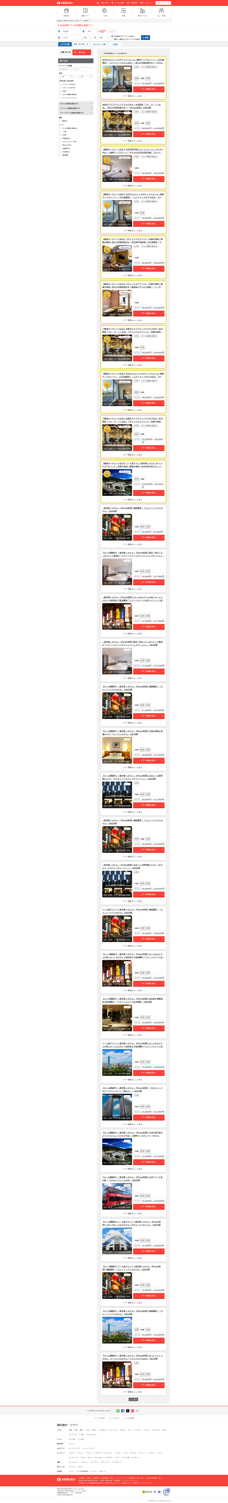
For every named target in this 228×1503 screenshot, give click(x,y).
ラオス (164, 1430)
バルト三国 (125, 1457)
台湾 (75, 1430)
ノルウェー (84, 1462)
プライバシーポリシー (129, 1480)
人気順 (115, 44)
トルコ (71, 1471)
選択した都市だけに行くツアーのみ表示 (127, 39)
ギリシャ (142, 1453)
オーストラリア (74, 1448)
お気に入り (148, 3)
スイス (117, 1457)
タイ (129, 1430)
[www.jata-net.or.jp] (155, 1492)
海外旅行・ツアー (67, 1425)
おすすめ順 (65, 44)
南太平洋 (60, 1444)
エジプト (94, 1471)
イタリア (72, 1453)
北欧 (58, 1462)
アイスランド (117, 1462)
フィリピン (137, 1430)
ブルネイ (122, 1430)
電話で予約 (104, 3)
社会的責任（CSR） (107, 1478)
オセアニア (61, 1448)
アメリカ (72, 1467)
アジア (59, 1430)
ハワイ (59, 1439)
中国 (93, 1430)
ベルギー (118, 1453)
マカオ (87, 1430)
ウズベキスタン (91, 1434)
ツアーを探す (100, 1418)
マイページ (165, 3)
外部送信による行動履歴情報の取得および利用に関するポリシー (99, 1483)
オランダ (133, 1453)
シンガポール (102, 1430)
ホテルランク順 (99, 44)
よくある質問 (119, 3)
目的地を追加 (104, 31)
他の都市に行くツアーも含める (124, 36)
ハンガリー (151, 1453)
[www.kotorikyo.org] (147, 1492)
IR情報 (89, 1478)
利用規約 (117, 1480)
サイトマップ (146, 1483)
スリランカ (73, 1434)
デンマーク (94, 1462)
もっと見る (133, 1399)
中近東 (59, 1471)
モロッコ (102, 1471)
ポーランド (136, 1457)
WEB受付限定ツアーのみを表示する (115, 53)
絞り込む (82, 52)
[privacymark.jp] (166, 1492)
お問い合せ (140, 1478)
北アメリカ (61, 1467)
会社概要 (81, 1478)
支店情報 (131, 1478)
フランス (89, 1453)
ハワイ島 (80, 1439)
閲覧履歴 (134, 3)
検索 (146, 38)
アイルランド (107, 1453)
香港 (81, 1430)
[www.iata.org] (159, 1492)
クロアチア (108, 1457)
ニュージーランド (88, 1448)
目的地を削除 (113, 31)
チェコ (159, 1453)
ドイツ (125, 1453)
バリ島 (81, 1434)
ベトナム (147, 1430)
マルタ (83, 1457)
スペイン (80, 1453)
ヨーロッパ (61, 1453)
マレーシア (113, 1430)
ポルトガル (98, 1457)
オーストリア (73, 1457)
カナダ (79, 1467)
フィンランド (73, 1462)
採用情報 (96, 1478)
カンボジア (156, 1430)
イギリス (98, 1453)
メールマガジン (115, 1418)
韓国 (70, 1430)
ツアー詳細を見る (148, 89)
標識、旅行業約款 (106, 1480)
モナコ (90, 1457)
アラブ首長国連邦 (82, 1471)
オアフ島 (72, 1439)
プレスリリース (121, 1478)
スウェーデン (105, 1462)
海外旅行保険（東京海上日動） (89, 1480)
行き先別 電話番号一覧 (153, 1478)
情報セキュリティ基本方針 (130, 1483)
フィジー (72, 1444)
